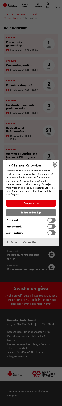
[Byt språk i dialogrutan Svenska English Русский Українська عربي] (54, 164)
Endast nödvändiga (31, 212)
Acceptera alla (31, 203)
